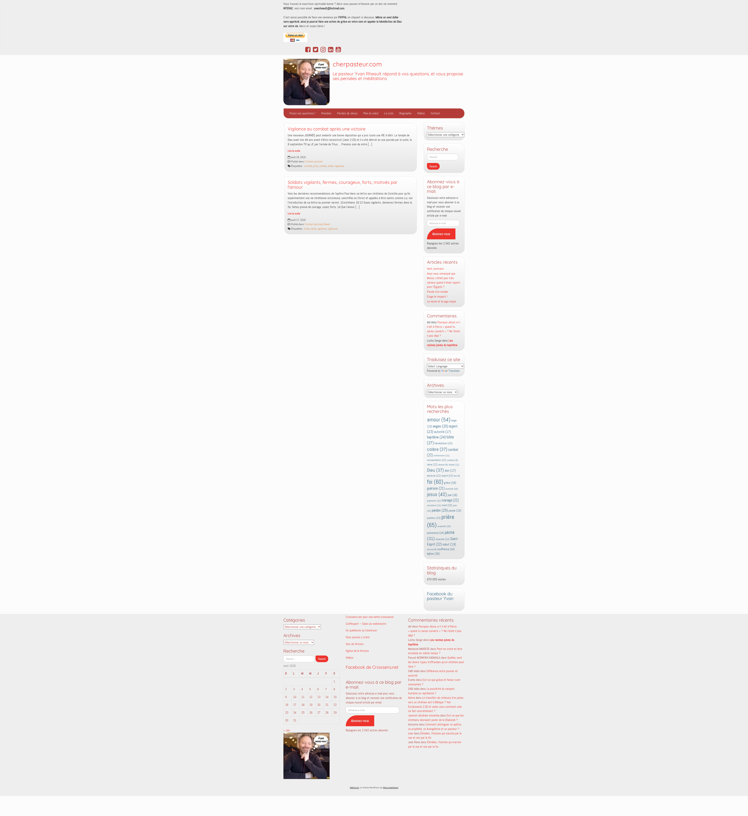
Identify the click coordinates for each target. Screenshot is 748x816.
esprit (447, 475)
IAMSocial (354, 787)
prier (315, 166)
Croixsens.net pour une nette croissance (369, 617)
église (433, 554)
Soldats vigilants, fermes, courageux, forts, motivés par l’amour (343, 185)
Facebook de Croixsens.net (372, 667)
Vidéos (421, 113)
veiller (330, 166)
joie (452, 495)
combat (308, 166)
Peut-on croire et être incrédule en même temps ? (435, 651)
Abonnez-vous (441, 234)
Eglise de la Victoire (357, 651)
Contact (435, 113)
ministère (434, 505)
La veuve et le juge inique (441, 301)
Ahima (411, 698)
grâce (450, 483)
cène (432, 464)
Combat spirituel (313, 161)
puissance (435, 533)
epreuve (434, 475)
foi (435, 481)
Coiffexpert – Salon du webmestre (366, 624)
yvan (410, 733)
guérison (436, 488)
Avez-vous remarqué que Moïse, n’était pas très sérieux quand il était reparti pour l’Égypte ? (443, 280)
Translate (454, 371)
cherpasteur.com (357, 64)
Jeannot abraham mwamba (423, 715)
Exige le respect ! (437, 296)
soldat (322, 166)
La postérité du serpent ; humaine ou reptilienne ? (432, 691)
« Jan (286, 730)
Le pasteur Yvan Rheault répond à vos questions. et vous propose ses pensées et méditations (398, 76)
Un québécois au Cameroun (361, 630)
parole (455, 510)
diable (454, 464)
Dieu (435, 470)
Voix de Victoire (354, 644)
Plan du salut (370, 113)
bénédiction (444, 443)
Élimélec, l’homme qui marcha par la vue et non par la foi (434, 744)
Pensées (326, 113)
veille (313, 228)
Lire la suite (294, 150)
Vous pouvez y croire (358, 637)
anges (440, 426)
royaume (442, 539)
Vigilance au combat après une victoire (326, 129)
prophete (444, 526)
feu (457, 476)
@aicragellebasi (390, 787)
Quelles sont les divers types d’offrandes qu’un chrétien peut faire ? (436, 662)
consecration (436, 460)
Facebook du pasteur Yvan (440, 596)
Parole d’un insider (437, 292)
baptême (436, 437)
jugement (434, 500)
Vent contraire (435, 269)
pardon (440, 510)
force (307, 228)
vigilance (339, 166)
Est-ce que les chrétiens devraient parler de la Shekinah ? (436, 717)
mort (447, 505)
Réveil (327, 224)
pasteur (434, 518)
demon (443, 465)
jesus (437, 494)
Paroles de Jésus (347, 113)
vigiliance (333, 228)
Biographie (405, 113)
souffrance (446, 549)
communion (442, 455)
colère (437, 449)
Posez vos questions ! (302, 113)
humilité (451, 488)
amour (438, 419)
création (452, 460)
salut (449, 544)
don (450, 471)
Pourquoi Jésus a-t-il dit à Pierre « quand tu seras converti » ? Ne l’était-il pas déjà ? (444, 329)
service (432, 549)
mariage (450, 500)
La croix (388, 113)
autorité (442, 432)
